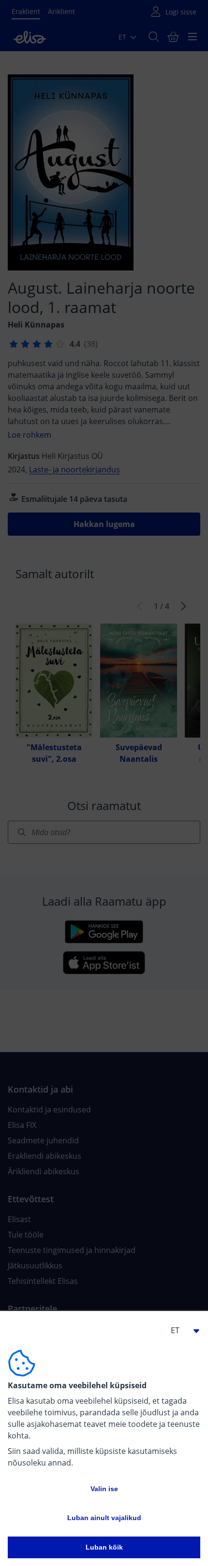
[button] (181, 1330)
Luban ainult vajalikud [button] (104, 1518)
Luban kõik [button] (104, 1547)
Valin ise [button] (104, 1489)
